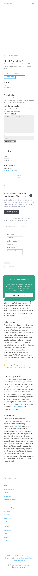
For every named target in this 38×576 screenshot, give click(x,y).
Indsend (7, 263)
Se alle (6, 522)
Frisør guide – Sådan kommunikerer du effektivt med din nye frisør (19, 367)
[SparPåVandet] (19, 567)
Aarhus (6, 534)
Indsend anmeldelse (10, 141)
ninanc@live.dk (8, 87)
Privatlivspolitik (19, 558)
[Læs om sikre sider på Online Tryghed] (9, 565)
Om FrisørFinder (9, 489)
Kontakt (6, 492)
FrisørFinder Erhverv (10, 499)
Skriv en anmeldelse (14, 73)
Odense (6, 537)
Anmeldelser (8, 496)
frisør (15, 426)
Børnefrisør (7, 518)
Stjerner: (7, 113)
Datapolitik (28, 558)
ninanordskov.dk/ (19, 407)
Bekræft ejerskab (11, 212)
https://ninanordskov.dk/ (11, 170)
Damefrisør (7, 515)
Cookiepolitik (17, 560)
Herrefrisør (7, 511)
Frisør (5, 55)
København (7, 530)
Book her (10, 76)
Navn (5, 135)
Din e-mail (11, 248)
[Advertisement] (19, 27)
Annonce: (19, 182)
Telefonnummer (13, 241)
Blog (23, 560)
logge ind (20, 218)
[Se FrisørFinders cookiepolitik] (20, 565)
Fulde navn (11, 235)
